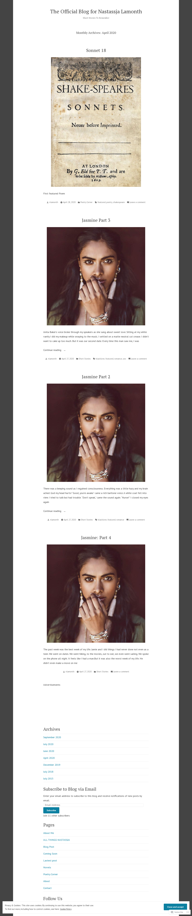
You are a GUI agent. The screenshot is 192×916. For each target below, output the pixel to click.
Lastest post (50, 860)
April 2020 (49, 757)
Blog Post (48, 846)
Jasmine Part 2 (96, 377)
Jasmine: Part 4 (96, 537)
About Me (48, 833)
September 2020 (52, 737)
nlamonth (53, 202)
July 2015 (48, 778)
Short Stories (85, 358)
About (46, 881)
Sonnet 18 (96, 50)
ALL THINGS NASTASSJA (56, 839)
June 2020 (48, 751)
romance (118, 358)
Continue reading (52, 350)
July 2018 (48, 771)
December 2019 (51, 764)
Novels (47, 867)
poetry (109, 202)
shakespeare (119, 202)
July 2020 (48, 744)
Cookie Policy (66, 909)
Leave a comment (137, 202)
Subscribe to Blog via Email (69, 789)
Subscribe (51, 810)
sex (124, 358)
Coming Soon (50, 853)
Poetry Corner (86, 202)
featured (102, 202)
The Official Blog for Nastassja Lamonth (96, 11)
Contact (47, 888)
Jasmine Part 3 (96, 220)
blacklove (100, 358)
